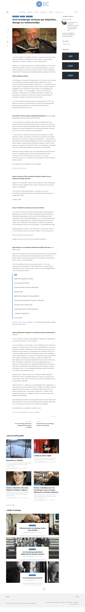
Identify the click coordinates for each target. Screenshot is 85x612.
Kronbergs (15, 16)
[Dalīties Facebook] (7, 37)
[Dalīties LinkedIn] (7, 46)
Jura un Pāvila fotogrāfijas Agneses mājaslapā (26, 412)
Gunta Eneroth (13, 468)
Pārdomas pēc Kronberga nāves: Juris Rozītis (45, 424)
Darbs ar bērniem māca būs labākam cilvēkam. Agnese (17, 489)
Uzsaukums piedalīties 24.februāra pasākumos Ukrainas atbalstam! (68, 34)
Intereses (30, 12)
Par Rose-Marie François (19, 168)
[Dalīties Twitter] (7, 42)
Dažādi (8, 457)
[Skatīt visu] (70, 56)
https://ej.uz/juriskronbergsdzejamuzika (24, 322)
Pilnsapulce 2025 (66, 19)
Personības (29, 16)
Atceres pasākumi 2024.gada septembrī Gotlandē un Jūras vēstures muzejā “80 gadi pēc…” (73, 26)
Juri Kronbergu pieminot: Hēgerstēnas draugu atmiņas (23, 425)
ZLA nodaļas (22, 12)
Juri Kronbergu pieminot (32, 578)
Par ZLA (36, 12)
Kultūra (22, 16)
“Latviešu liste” (59, 12)
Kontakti (51, 12)
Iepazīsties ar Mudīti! (14, 460)
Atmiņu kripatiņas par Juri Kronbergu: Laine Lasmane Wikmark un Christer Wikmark (46, 490)
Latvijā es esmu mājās (42, 456)
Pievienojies (43, 12)
